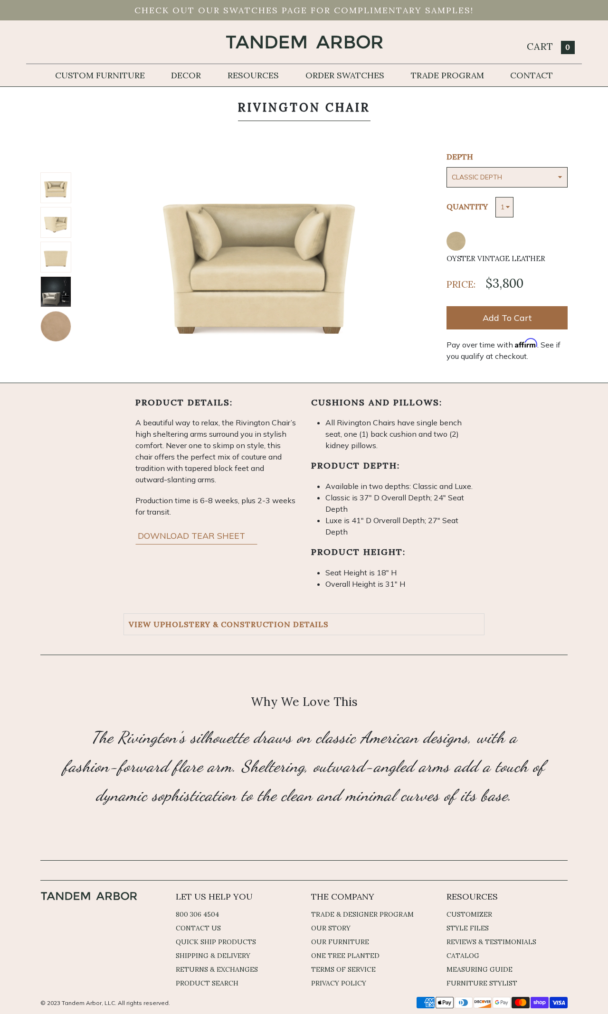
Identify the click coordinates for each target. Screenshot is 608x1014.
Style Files (467, 928)
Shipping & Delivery (213, 955)
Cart (548, 46)
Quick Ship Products (216, 942)
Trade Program (447, 75)
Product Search (207, 983)
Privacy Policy (338, 983)
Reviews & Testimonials (491, 942)
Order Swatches (344, 75)
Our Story (331, 928)
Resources (253, 75)
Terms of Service (343, 969)
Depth (459, 156)
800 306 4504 (197, 914)
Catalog (462, 955)
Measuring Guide (479, 969)
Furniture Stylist (481, 983)
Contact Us (198, 928)
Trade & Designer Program (362, 914)
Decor (186, 75)
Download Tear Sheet (192, 535)
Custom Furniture (100, 75)
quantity (467, 206)
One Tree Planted (345, 955)
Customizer (469, 914)
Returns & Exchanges (217, 969)
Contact (531, 75)
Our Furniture (340, 942)
